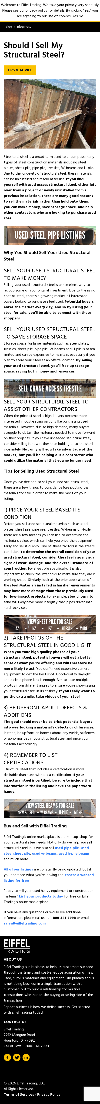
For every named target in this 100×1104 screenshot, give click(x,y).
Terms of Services (19, 1095)
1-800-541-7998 (36, 1046)
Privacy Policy (48, 1095)
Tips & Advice (19, 70)
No (81, 16)
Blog (9, 27)
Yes (75, 16)
